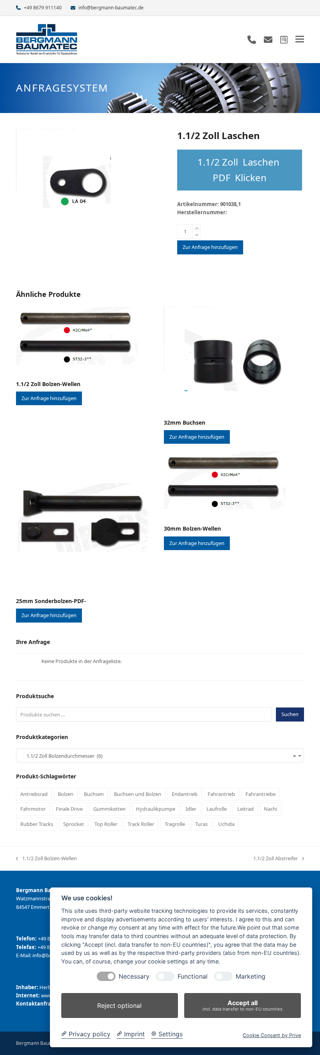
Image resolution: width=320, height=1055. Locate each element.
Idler (191, 808)
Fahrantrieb (221, 793)
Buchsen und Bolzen (137, 793)
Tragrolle (175, 823)
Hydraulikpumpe (155, 808)
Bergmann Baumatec (39, 1043)
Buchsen (94, 793)
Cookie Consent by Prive (272, 1035)
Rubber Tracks (36, 823)
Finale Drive (69, 808)
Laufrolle (216, 808)
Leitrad (245, 808)
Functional (193, 976)
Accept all (243, 1005)
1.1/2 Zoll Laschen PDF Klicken (239, 169)
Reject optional (119, 1005)
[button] (299, 39)
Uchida (226, 823)
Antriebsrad (34, 793)
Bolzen (65, 793)
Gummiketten (109, 808)
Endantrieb (184, 793)
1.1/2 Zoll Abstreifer (275, 859)
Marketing (250, 976)
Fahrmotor (33, 808)
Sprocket (73, 823)
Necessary (134, 976)
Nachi (270, 808)
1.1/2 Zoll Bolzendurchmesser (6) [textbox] (158, 755)
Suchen (290, 714)
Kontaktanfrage (36, 1003)
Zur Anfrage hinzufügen (210, 247)
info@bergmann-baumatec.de (111, 7)
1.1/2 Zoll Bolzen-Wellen (46, 859)
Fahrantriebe (260, 793)
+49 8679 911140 (43, 7)
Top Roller (105, 823)
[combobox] (160, 755)
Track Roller (141, 823)
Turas (201, 823)
